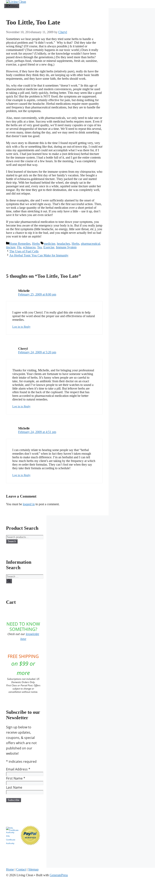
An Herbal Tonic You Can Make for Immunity (38, 255)
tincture (11, 247)
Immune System (66, 247)
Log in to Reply (21, 326)
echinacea (29, 247)
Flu (19, 247)
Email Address (18, 769)
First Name (15, 778)
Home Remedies (19, 243)
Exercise (48, 247)
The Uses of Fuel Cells (24, 251)
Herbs (36, 243)
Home (10, 869)
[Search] (9, 581)
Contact (21, 869)
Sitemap (33, 869)
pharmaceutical (90, 243)
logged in (29, 504)
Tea (39, 247)
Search (12, 541)
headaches (63, 243)
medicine (49, 243)
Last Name (14, 787)
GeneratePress (59, 875)
